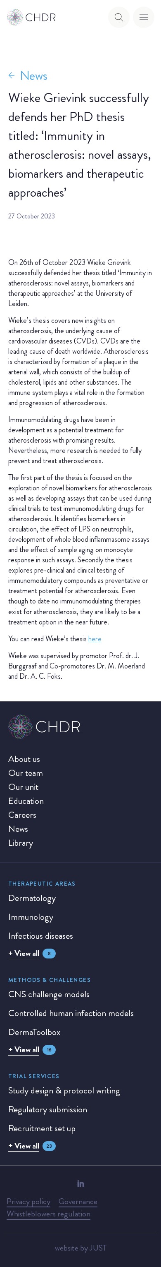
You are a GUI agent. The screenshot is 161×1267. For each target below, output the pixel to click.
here (95, 639)
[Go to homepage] (31, 17)
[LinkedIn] (81, 1183)
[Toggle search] (119, 17)
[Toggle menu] (143, 17)
